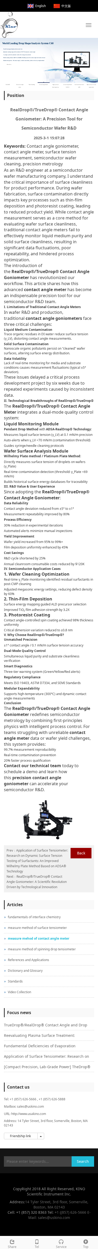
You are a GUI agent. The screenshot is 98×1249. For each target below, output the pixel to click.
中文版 (66, 6)
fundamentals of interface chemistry (34, 917)
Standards (15, 981)
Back (81, 853)
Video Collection (19, 992)
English (40, 6)
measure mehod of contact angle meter (38, 938)
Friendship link (21, 1136)
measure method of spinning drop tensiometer (42, 949)
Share (12, 1247)
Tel (37, 1247)
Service (61, 1247)
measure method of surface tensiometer (37, 928)
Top (85, 1247)
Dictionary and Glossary (25, 970)
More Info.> (9, 64)
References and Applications (28, 960)
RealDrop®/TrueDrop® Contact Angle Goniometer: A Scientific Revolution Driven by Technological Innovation (37, 881)
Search (83, 1161)
